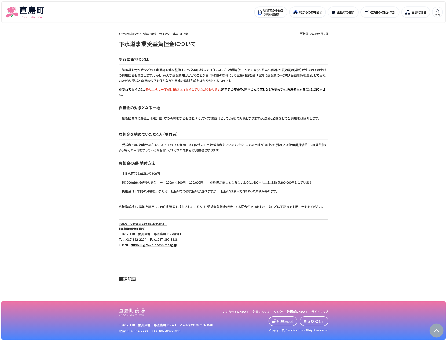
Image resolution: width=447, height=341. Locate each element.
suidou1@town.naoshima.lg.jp (154, 244)
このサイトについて (236, 311)
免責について (261, 311)
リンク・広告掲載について (291, 311)
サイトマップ (319, 311)
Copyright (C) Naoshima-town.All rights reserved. (298, 330)
